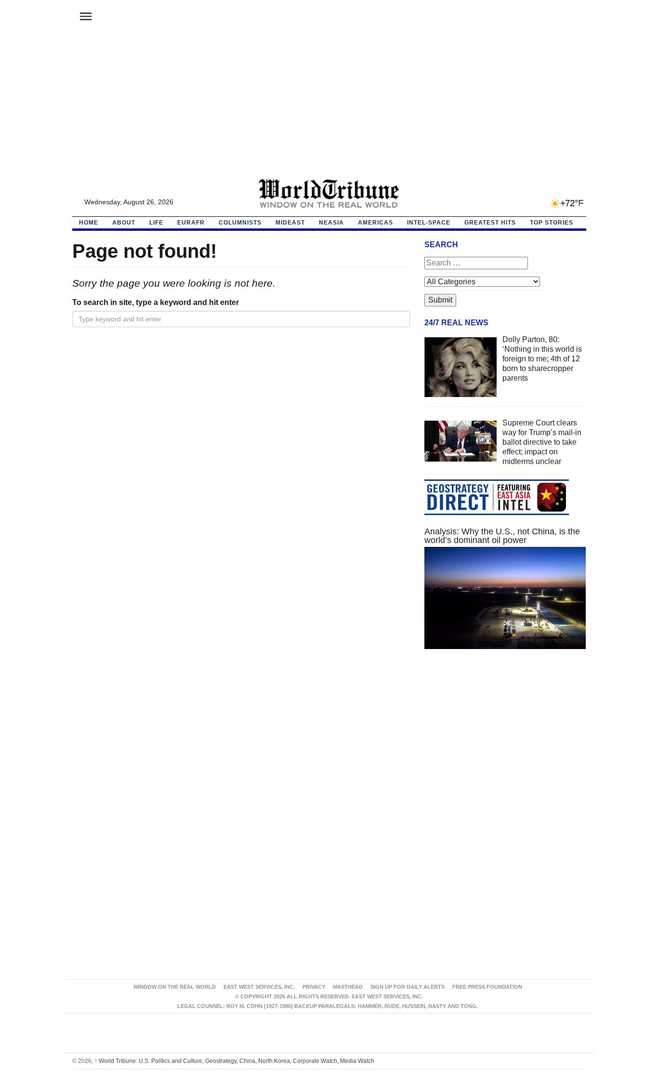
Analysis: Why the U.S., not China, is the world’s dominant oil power (502, 536)
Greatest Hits (490, 222)
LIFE (156, 222)
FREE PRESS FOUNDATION (487, 987)
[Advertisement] (329, 106)
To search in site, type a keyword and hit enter (155, 302)
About (123, 222)
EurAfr (191, 222)
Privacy (314, 987)
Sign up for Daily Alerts (407, 987)
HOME (88, 222)
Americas (375, 222)
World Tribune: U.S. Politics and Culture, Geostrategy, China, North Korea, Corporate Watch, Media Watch (234, 1061)
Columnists (240, 222)
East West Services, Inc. (259, 987)
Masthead (348, 987)
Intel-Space (428, 222)
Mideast (290, 222)
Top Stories (551, 222)
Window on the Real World (174, 987)
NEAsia (331, 222)
